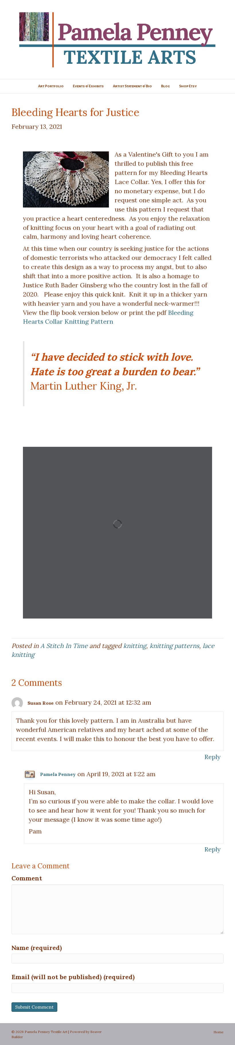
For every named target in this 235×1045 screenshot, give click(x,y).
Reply (212, 757)
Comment (26, 878)
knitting (134, 646)
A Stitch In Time (64, 646)
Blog (165, 86)
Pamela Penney (58, 774)
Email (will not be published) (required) (73, 977)
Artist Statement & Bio (132, 86)
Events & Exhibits (88, 86)
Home (219, 1032)
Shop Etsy (188, 86)
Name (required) (36, 948)
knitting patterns (174, 646)
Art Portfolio (51, 86)
